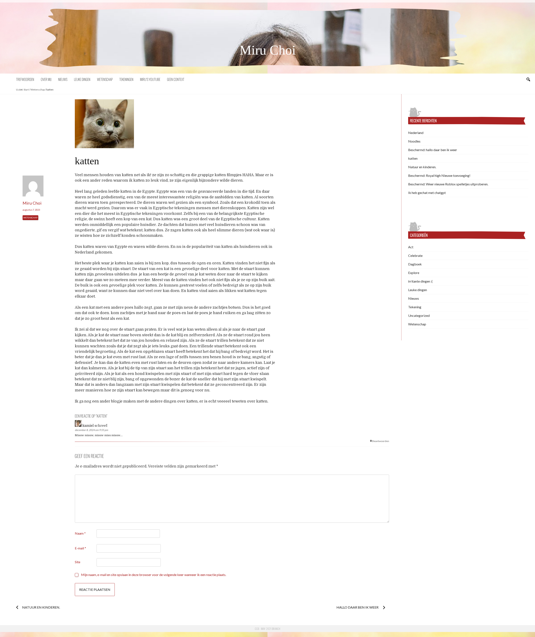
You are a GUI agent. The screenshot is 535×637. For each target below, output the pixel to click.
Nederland (415, 133)
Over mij (46, 79)
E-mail (80, 548)
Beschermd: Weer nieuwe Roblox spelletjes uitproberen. (448, 184)
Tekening (414, 307)
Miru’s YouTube (150, 79)
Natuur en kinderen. (41, 607)
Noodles (414, 141)
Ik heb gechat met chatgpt (427, 193)
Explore (413, 273)
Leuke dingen (82, 79)
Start (26, 89)
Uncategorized (419, 315)
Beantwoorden (380, 441)
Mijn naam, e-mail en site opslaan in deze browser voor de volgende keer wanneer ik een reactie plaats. (153, 575)
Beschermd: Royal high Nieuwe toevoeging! (439, 175)
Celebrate (415, 255)
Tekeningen (126, 79)
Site (77, 562)
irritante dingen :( (420, 281)
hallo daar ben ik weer (357, 607)
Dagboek (415, 264)
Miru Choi (267, 50)
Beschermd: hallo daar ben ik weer (432, 150)
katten (413, 158)
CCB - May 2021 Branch (267, 629)
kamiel (88, 426)
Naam (80, 533)
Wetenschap (105, 79)
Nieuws (62, 79)
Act (410, 247)
